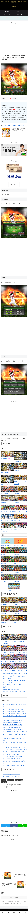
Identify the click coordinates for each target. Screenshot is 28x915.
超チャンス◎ (11, 787)
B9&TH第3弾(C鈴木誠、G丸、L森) (12, 720)
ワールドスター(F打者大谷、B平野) (12, 729)
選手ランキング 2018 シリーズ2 (11, 776)
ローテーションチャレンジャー (7, 530)
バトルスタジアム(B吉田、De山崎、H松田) (14, 732)
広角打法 (4, 787)
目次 (12, 184)
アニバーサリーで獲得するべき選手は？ (13, 752)
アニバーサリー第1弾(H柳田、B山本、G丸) (14, 747)
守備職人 (20, 784)
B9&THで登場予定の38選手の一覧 (12, 722)
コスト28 (4, 784)
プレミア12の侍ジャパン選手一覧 (12, 756)
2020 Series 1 (11, 780)
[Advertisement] (14, 38)
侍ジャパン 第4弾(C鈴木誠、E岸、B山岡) (13, 709)
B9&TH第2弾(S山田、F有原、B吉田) (12, 725)
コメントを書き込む (14, 897)
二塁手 (17, 780)
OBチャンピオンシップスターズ (20, 483)
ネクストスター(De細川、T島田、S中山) (13, 765)
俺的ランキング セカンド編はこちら (14, 126)
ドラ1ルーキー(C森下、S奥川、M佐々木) (13, 691)
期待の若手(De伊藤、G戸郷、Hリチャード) (14, 674)
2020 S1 (4, 780)
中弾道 (10, 784)
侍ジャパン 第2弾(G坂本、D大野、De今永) (14, 713)
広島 (22, 780)
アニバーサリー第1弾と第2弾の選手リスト (14, 749)
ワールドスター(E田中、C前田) (11, 759)
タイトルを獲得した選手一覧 (10, 754)
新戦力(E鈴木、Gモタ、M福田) (11, 689)
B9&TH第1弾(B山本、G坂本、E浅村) (12, 727)
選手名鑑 (4, 782)
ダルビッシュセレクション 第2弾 (7, 642)
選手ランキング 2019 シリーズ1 (11, 774)
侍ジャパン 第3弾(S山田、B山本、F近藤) (13, 711)
